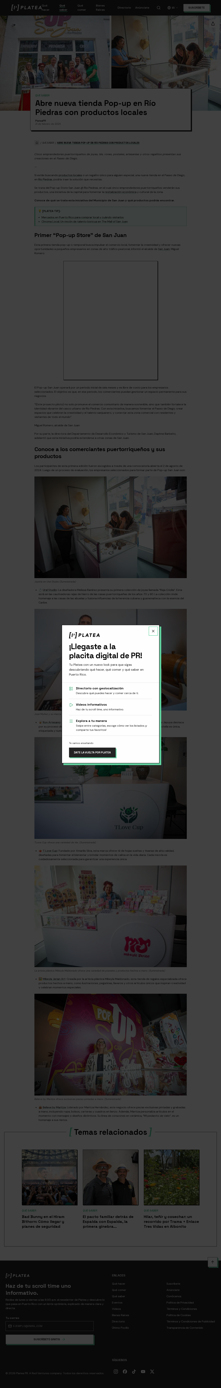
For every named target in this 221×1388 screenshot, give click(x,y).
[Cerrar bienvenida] (153, 631)
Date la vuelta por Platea (92, 752)
